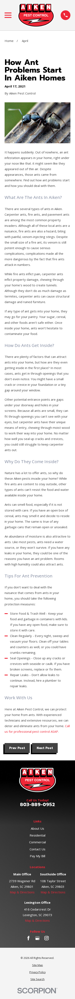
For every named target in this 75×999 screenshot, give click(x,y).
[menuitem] (38, 965)
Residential (37, 835)
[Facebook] (28, 938)
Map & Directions (22, 892)
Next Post (45, 748)
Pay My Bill (37, 856)
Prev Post (17, 748)
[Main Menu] (8, 15)
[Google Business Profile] (37, 938)
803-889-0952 (37, 804)
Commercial (37, 842)
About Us (37, 828)
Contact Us (37, 849)
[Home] (36, 15)
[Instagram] (46, 938)
